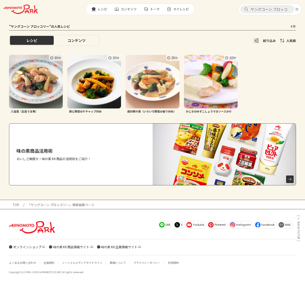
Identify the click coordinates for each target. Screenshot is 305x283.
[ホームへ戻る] (20, 9)
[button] (267, 9)
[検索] (246, 9)
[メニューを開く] (297, 9)
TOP (16, 204)
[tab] (76, 40)
